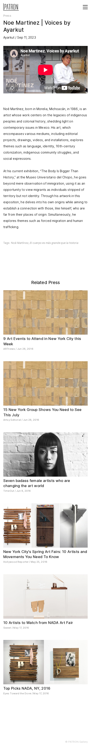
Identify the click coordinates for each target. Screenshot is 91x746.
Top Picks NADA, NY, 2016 (26, 688)
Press (7, 15)
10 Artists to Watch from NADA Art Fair (38, 622)
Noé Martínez (19, 243)
